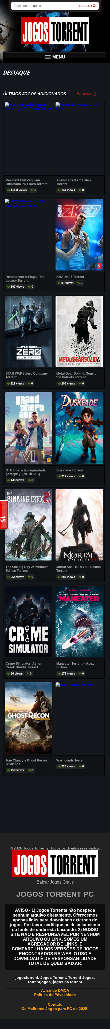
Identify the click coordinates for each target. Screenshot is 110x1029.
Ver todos (84, 94)
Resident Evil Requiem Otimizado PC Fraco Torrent (27, 182)
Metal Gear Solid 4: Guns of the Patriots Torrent (76, 375)
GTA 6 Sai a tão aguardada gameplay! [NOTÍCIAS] (26, 472)
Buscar (85, 6)
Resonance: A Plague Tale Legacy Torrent (25, 279)
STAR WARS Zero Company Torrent (27, 375)
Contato (55, 1004)
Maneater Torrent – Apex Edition (75, 665)
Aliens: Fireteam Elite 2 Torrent (74, 182)
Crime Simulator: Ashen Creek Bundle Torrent (24, 665)
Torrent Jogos (81, 977)
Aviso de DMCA (55, 990)
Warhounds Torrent (70, 760)
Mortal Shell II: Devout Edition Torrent (78, 569)
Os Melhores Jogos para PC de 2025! (55, 1008)
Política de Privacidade (55, 995)
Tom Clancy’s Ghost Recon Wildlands (26, 762)
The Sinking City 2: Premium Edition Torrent (27, 569)
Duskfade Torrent (69, 470)
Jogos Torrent (53, 977)
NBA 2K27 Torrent (70, 277)
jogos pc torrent (67, 982)
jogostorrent (26, 977)
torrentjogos (39, 982)
